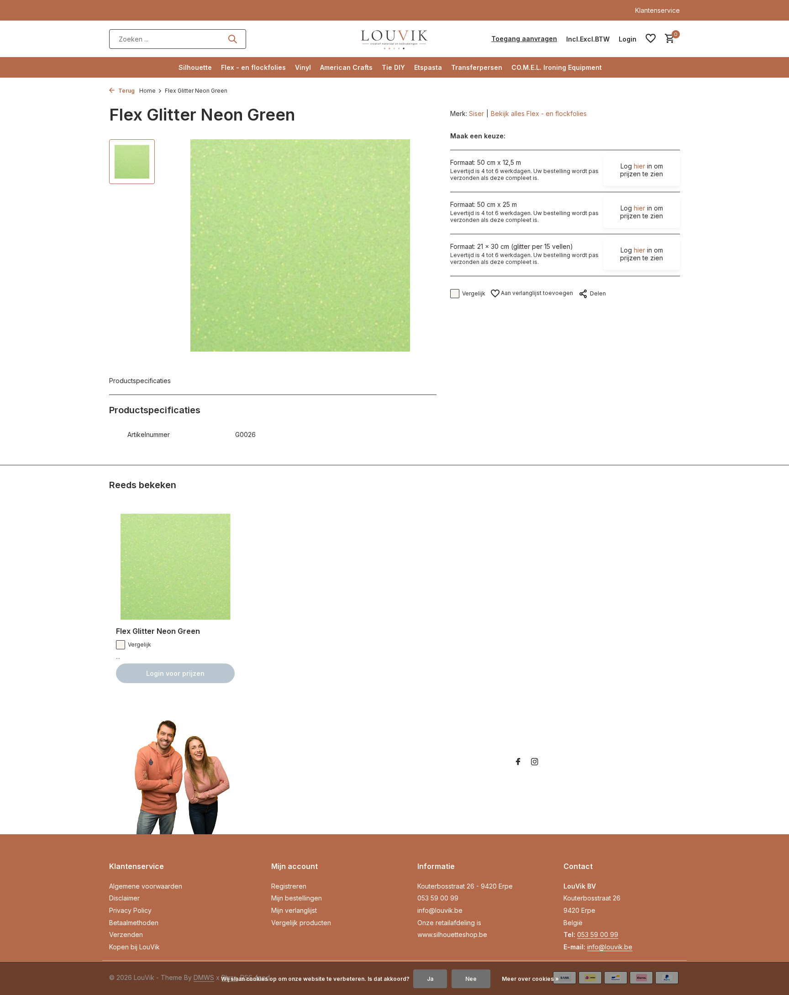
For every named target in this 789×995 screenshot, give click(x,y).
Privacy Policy (130, 910)
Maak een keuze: (477, 136)
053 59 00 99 (437, 898)
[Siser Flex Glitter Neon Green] (175, 567)
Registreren (288, 886)
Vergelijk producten (301, 923)
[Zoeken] (232, 38)
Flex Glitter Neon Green (158, 631)
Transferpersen (476, 67)
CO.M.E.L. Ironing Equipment (556, 67)
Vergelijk (473, 293)
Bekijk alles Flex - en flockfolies (539, 113)
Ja (430, 978)
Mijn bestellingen (296, 898)
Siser (476, 113)
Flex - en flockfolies (253, 67)
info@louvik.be (440, 910)
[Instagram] (534, 762)
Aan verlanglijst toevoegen (536, 293)
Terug (126, 90)
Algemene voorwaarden (145, 886)
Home (147, 90)
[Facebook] (518, 762)
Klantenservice (657, 10)
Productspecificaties (140, 380)
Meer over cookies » (530, 978)
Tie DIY (393, 67)
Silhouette (195, 67)
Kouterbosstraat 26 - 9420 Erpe (465, 886)
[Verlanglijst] (651, 38)
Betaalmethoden (133, 923)
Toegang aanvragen (524, 38)
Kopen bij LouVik (134, 947)
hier (639, 166)
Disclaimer (124, 898)
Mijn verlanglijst (294, 910)
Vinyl (303, 67)
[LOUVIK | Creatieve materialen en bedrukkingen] (394, 39)
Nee (471, 978)
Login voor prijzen (175, 673)
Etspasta (428, 67)
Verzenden (126, 934)
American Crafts (346, 67)
